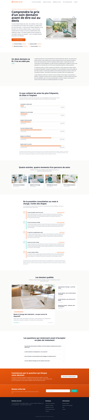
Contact (63, 409)
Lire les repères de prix (18, 39)
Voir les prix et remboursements (69, 376)
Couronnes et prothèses (36, 1)
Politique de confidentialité (67, 405)
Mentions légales (65, 403)
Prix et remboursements (67, 1)
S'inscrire (74, 390)
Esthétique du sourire (57, 1)
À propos (75, 1)
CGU (63, 407)
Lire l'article (16, 322)
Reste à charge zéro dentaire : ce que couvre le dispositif (30, 315)
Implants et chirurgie (47, 1)
